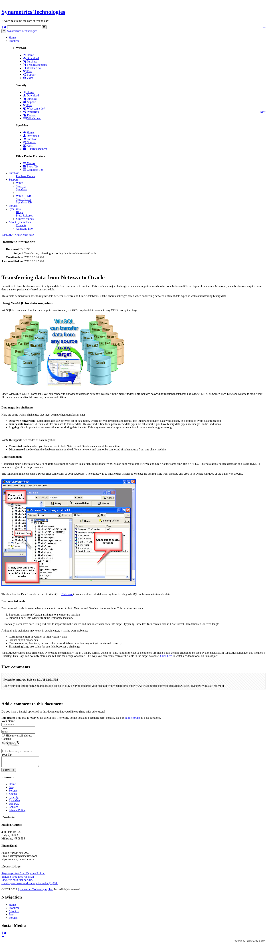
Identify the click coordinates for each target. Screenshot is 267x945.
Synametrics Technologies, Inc (35, 889)
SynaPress (15, 209)
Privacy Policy (17, 810)
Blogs (19, 212)
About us (14, 911)
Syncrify (21, 186)
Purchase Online (25, 176)
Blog (11, 787)
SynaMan (21, 189)
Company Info (24, 228)
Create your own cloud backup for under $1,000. (29, 883)
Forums (13, 205)
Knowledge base (24, 234)
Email (4, 728)
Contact (13, 806)
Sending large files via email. (18, 876)
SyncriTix (32, 166)
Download (32, 58)
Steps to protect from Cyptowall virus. (23, 873)
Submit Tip (8, 769)
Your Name (8, 721)
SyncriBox (32, 111)
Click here (67, 594)
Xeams (30, 163)
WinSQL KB (23, 195)
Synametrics (33, 12)
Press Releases (24, 215)
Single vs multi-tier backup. (17, 879)
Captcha (6, 738)
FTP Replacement (36, 148)
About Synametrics (20, 222)
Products (14, 40)
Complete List (34, 169)
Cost (29, 71)
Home (12, 37)
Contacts (21, 225)
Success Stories (25, 218)
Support (31, 74)
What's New (33, 68)
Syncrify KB (23, 199)
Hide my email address (19, 735)
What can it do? (35, 108)
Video (29, 77)
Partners (31, 115)
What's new (34, 118)
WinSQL (21, 182)
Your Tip (6, 754)
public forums (132, 717)
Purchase (31, 61)
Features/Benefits (36, 64)
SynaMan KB (24, 202)
